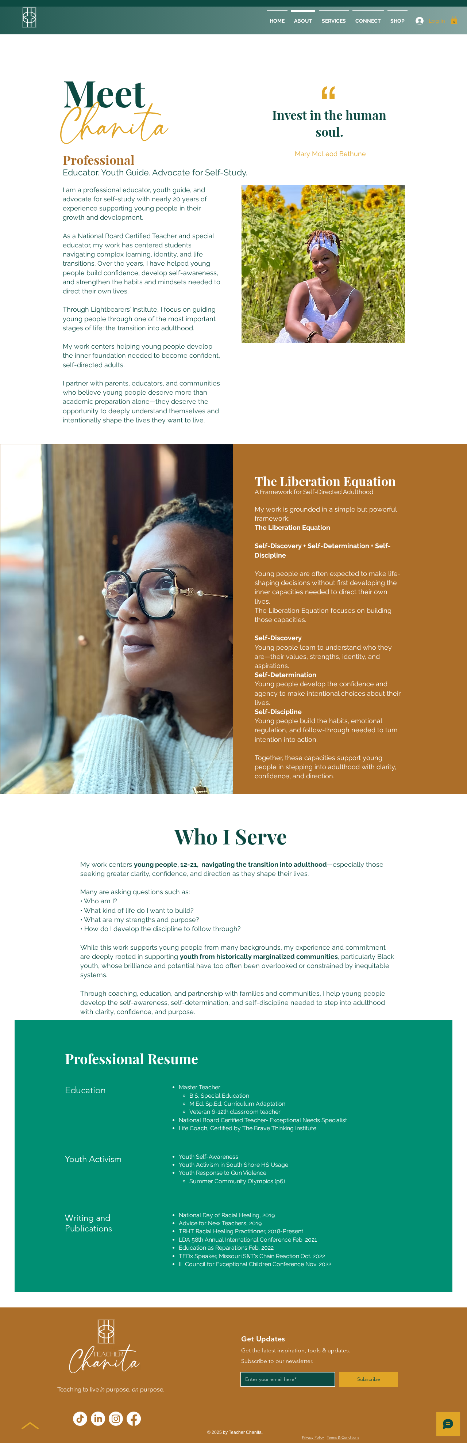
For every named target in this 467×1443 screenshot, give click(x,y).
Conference (275, 1239)
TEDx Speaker (197, 1256)
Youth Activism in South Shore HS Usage (233, 1164)
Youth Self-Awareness (208, 1156)
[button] (454, 20)
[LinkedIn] (98, 1419)
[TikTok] (80, 1419)
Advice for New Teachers (212, 1223)
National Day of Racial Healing (219, 1215)
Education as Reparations (213, 1247)
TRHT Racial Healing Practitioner (222, 1231)
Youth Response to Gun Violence (223, 1172)
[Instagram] (116, 1419)
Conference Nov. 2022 (302, 1264)
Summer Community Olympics (231, 1181)
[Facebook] (134, 1419)
